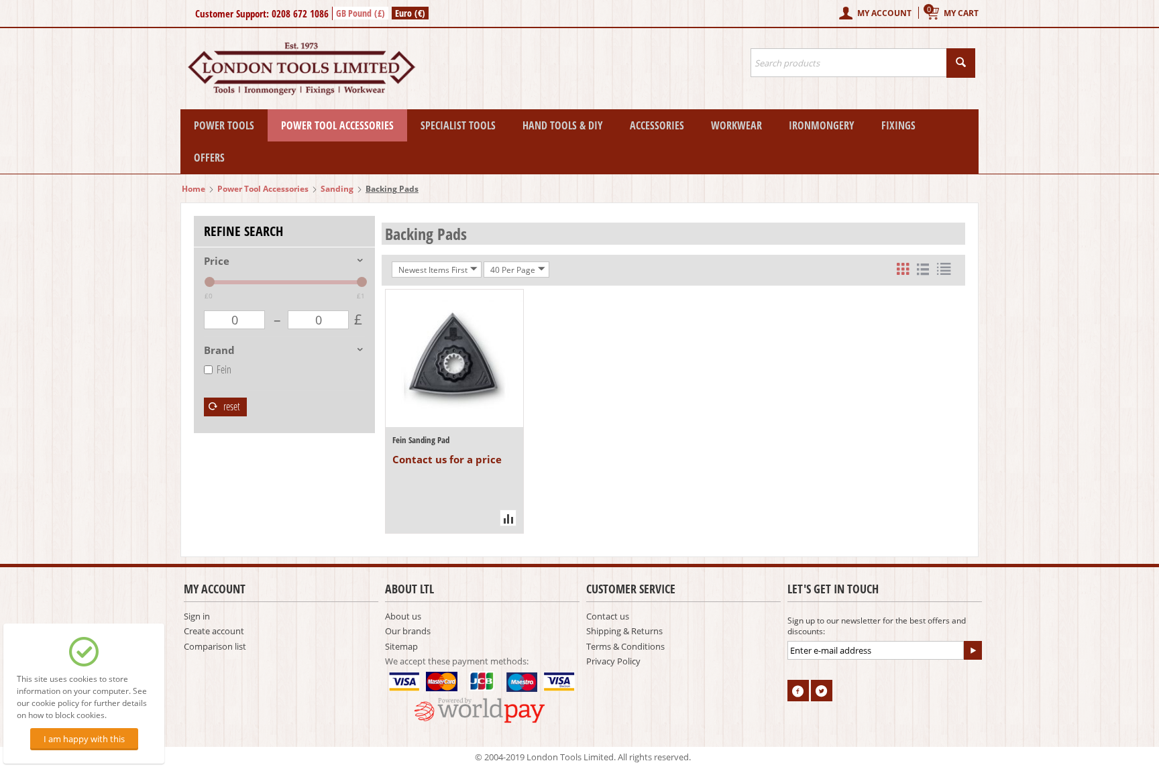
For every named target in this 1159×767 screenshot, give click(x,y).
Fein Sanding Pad (420, 440)
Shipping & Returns (624, 631)
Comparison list (215, 646)
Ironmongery (821, 125)
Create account (214, 631)
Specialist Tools (458, 125)
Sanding (337, 188)
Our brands (408, 631)
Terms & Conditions (625, 646)
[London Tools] (302, 68)
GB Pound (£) (360, 13)
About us (403, 616)
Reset (230, 406)
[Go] (972, 650)
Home (193, 188)
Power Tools (224, 125)
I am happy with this (84, 739)
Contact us (607, 616)
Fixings (898, 125)
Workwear (736, 125)
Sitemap (401, 646)
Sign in (197, 616)
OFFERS (209, 157)
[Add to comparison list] (508, 518)
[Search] (960, 63)
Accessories (657, 125)
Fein (224, 369)
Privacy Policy (613, 661)
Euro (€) (410, 13)
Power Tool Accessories (337, 125)
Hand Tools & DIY (562, 125)
